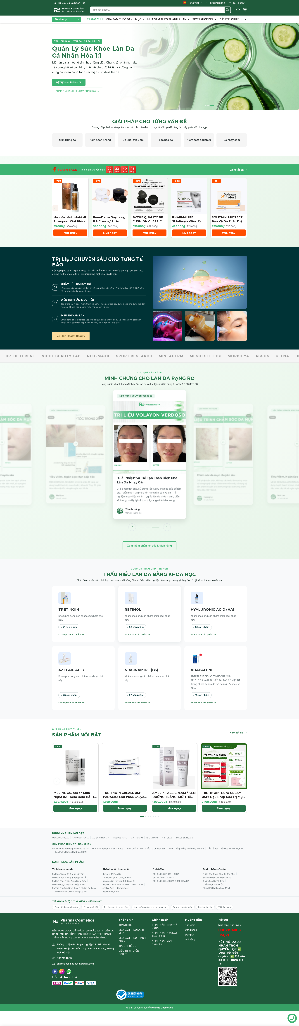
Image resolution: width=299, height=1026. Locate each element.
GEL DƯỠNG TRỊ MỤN (163, 877)
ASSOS (196, 356)
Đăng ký (189, 934)
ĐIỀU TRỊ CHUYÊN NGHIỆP (237, 19)
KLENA (216, 356)
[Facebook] (55, 971)
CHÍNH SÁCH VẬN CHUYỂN (162, 943)
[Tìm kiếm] (227, 10)
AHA (134, 884)
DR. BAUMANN (243, 356)
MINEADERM (105, 356)
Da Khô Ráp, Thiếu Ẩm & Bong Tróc (69, 881)
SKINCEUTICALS (80, 837)
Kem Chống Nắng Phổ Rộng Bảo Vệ (186, 848)
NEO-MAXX (32, 356)
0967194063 (64, 958)
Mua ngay (70, 232)
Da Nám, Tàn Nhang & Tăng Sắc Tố (69, 877)
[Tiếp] (167, 527)
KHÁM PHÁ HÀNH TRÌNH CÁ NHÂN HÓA (77, 91)
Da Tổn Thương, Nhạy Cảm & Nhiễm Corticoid (74, 888)
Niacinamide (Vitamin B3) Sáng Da (118, 881)
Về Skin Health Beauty (71, 336)
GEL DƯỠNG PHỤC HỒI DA (166, 874)
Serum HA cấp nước (182, 907)
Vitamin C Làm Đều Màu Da (115, 884)
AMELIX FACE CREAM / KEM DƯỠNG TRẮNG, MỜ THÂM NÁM (174, 797)
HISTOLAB (167, 837)
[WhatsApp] (69, 971)
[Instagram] (62, 971)
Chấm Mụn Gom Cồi (213, 884)
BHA (141, 884)
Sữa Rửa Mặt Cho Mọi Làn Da (217, 877)
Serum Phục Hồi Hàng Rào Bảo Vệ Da (70, 848)
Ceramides (122, 888)
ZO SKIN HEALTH (100, 837)
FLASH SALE (67, 169)
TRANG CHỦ (95, 19)
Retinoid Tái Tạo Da (111, 874)
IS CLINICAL (152, 837)
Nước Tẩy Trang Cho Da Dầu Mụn (219, 874)
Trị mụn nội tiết (91, 907)
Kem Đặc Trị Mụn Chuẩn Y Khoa (107, 848)
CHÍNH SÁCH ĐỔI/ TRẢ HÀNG (164, 927)
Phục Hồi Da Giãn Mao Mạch (216, 888)
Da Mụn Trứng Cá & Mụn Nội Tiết (68, 874)
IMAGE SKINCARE (184, 837)
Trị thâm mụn (224, 907)
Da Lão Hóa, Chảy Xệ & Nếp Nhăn (68, 884)
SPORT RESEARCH (68, 356)
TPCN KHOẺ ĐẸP (203, 19)
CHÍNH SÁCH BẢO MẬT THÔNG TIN (164, 935)
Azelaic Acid (108, 888)
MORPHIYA (172, 356)
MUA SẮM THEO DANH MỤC (124, 19)
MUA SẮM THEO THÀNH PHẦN (167, 19)
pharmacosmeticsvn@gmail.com (75, 963)
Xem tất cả (237, 169)
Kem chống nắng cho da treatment (150, 907)
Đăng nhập (191, 929)
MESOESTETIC (120, 837)
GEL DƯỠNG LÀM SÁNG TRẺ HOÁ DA (171, 881)
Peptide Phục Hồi (110, 891)
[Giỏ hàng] (244, 10)
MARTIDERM (137, 837)
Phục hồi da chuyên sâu (66, 907)
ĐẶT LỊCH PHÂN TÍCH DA (68, 82)
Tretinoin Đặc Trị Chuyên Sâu (116, 877)
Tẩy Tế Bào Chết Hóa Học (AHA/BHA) (225, 848)
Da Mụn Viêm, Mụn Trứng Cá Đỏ (71, 891)
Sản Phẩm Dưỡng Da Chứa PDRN (71, 852)
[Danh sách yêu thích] (238, 10)
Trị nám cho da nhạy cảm (116, 907)
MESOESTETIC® (139, 356)
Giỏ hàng (190, 939)
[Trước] (132, 527)
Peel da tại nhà (205, 907)
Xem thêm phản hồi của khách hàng (149, 545)
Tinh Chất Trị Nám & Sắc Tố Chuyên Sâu (146, 848)
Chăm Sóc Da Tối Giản (213, 881)
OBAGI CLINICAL (60, 837)
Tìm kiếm (190, 925)
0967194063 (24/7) (229, 932)
